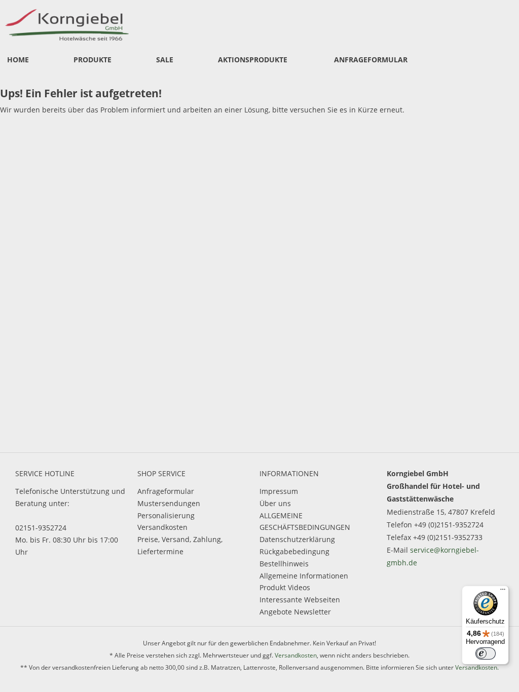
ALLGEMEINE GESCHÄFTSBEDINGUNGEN (305, 521)
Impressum (279, 491)
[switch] (485, 653)
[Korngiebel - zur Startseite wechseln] (72, 23)
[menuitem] (18, 60)
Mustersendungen (168, 503)
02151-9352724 (40, 527)
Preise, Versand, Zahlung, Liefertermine (180, 545)
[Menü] (503, 592)
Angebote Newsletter (295, 612)
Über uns (275, 503)
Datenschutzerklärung (297, 539)
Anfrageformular (165, 491)
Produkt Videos (285, 587)
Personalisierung (166, 515)
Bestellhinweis (284, 563)
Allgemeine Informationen (304, 576)
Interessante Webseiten (300, 599)
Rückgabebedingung (294, 551)
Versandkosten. (477, 667)
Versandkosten (162, 527)
